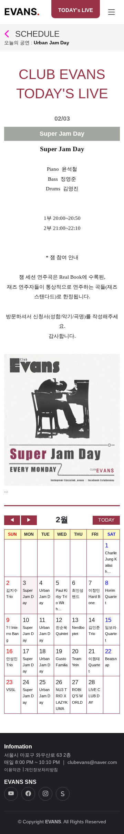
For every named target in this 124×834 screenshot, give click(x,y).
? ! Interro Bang (12, 633)
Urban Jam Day (44, 596)
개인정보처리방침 (41, 769)
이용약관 (12, 769)
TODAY (106, 520)
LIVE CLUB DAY (94, 696)
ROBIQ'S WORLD (77, 696)
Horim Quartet (111, 596)
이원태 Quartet (94, 665)
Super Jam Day (28, 596)
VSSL (11, 690)
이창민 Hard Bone (94, 596)
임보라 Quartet (111, 633)
